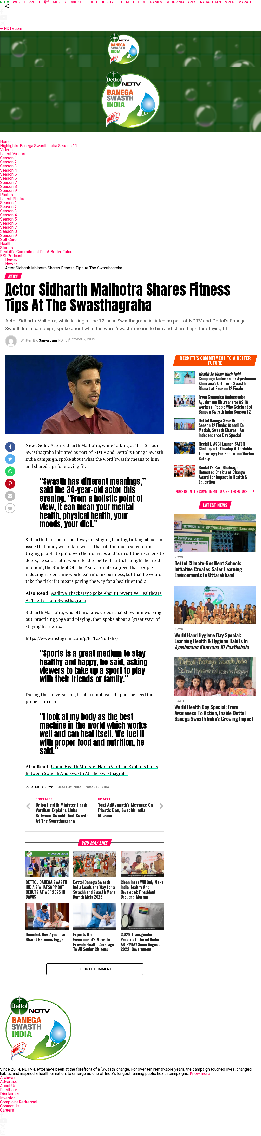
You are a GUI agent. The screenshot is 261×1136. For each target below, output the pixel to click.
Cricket (77, 2)
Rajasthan (210, 2)
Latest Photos (12, 198)
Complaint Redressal (18, 1102)
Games (156, 2)
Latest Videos (12, 153)
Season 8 (8, 186)
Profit (34, 2)
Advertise (8, 1081)
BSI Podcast (11, 255)
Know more (200, 1073)
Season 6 (8, 178)
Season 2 (8, 162)
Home (5, 141)
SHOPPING (175, 2)
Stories (6, 247)
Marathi (246, 2)
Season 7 (8, 182)
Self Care (8, 239)
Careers (7, 1110)
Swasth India (97, 787)
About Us (8, 1085)
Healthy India (69, 787)
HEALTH (127, 2)
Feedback (9, 1089)
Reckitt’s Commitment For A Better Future (37, 251)
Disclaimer (9, 1093)
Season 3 (8, 166)
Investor (7, 1097)
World (19, 2)
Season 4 (8, 170)
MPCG (230, 2)
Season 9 (8, 190)
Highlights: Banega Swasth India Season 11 (38, 145)
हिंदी (46, 2)
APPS (192, 2)
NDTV (4, 2)
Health (5, 243)
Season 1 (8, 158)
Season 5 (8, 174)
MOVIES (59, 2)
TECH (141, 2)
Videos (6, 149)
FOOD (92, 2)
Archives (8, 1077)
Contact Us (9, 1106)
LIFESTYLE (109, 2)
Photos (6, 194)
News (11, 264)
